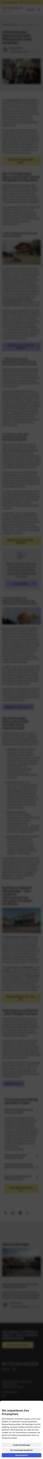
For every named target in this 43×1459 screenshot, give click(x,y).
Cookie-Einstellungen (21, 1445)
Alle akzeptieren (21, 1455)
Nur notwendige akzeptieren (21, 1450)
